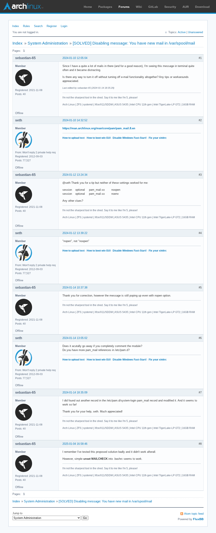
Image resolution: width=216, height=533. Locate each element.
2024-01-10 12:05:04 (74, 58)
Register (52, 26)
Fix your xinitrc (158, 137)
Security (170, 6)
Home (88, 6)
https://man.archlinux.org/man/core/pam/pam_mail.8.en (98, 128)
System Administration (48, 43)
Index (15, 26)
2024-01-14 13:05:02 (74, 338)
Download (202, 6)
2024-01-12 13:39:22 (74, 233)
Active (182, 32)
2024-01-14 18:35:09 (74, 392)
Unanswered (195, 32)
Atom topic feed (194, 513)
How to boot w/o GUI (99, 137)
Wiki (139, 6)
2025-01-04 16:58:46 (74, 443)
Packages (105, 6)
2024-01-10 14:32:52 (74, 120)
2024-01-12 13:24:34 (74, 174)
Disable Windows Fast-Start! (130, 137)
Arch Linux (23, 6)
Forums (124, 6)
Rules (26, 26)
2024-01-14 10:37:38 (74, 287)
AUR (185, 6)
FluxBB (198, 519)
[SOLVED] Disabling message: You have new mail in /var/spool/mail (134, 43)
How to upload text (73, 137)
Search (38, 26)
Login (64, 26)
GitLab (153, 6)
